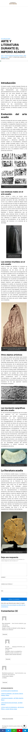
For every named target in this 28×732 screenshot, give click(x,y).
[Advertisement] (14, 21)
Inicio (2, 55)
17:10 (24, 646)
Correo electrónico (7, 584)
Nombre (3, 577)
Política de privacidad (7, 718)
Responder (5, 634)
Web (2, 590)
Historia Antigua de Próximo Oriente (14, 55)
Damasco (14, 646)
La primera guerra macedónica (9, 690)
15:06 (25, 623)
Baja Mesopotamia (5, 38)
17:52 (25, 673)
